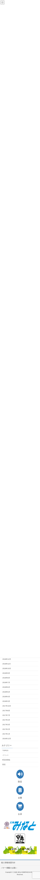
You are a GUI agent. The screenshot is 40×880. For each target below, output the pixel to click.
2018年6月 (6, 687)
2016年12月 (6, 738)
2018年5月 (6, 692)
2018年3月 (6, 701)
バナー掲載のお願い (9, 868)
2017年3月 (6, 724)
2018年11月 (6, 664)
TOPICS (5, 750)
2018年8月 (6, 678)
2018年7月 (6, 682)
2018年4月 (6, 696)
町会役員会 (6, 760)
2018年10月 (6, 668)
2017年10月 (6, 706)
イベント (5, 755)
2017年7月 (6, 715)
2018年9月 (6, 673)
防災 (4, 764)
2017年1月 (6, 734)
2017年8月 (6, 710)
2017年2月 (6, 729)
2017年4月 (6, 720)
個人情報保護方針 (8, 863)
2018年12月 (6, 659)
